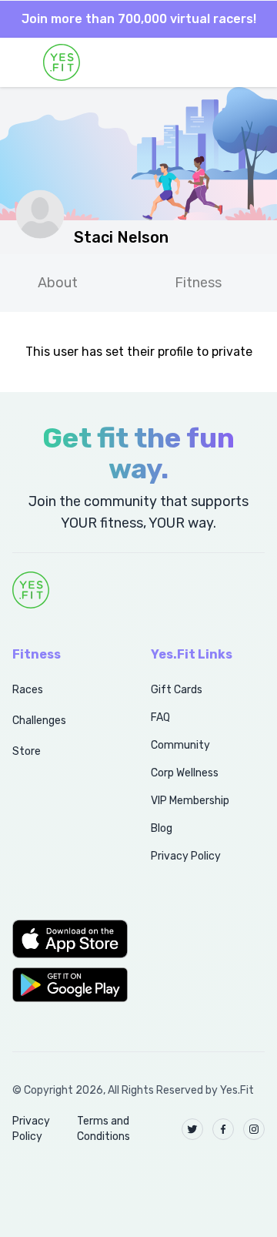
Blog (161, 828)
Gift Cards (176, 689)
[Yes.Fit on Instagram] (254, 1129)
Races (27, 689)
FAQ (160, 717)
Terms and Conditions (103, 1129)
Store (26, 751)
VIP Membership (190, 800)
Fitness (198, 282)
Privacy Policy (186, 856)
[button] (64, 939)
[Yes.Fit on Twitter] (192, 1129)
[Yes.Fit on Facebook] (223, 1129)
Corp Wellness (185, 772)
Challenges (39, 720)
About (58, 282)
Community (180, 745)
